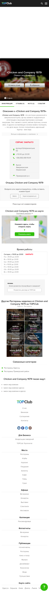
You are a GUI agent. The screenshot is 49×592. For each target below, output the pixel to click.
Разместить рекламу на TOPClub (24, 290)
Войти (15, 196)
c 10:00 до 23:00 (23, 154)
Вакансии (24, 412)
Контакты (24, 420)
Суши (24, 483)
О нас (24, 408)
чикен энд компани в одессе (14, 391)
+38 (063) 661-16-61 (23, 158)
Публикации (24, 543)
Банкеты (24, 471)
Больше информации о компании (23, 134)
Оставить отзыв (14, 85)
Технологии (24, 568)
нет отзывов (25, 81)
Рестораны (24, 78)
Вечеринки (24, 494)
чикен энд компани (10, 385)
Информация (7, 104)
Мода (24, 572)
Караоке (24, 462)
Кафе (24, 475)
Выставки (24, 502)
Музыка (25, 560)
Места (24, 450)
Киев (21, 588)
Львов (34, 588)
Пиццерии (24, 467)
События (41, 104)
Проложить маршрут (23, 213)
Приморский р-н (23, 176)
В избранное (35, 85)
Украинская (21, 170)
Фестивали (24, 510)
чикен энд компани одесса (13, 388)
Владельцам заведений (24, 439)
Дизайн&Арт (24, 564)
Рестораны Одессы (12, 368)
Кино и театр (24, 555)
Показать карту (24, 234)
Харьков (13, 588)
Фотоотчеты (24, 528)
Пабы (24, 479)
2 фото (9, 98)
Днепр (27, 588)
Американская (22, 167)
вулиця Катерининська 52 (25, 149)
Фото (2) (31, 104)
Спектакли (24, 506)
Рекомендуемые (24, 521)
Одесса (5, 588)
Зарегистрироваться (29, 196)
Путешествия (24, 576)
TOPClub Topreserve (24, 443)
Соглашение (24, 416)
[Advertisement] (24, 32)
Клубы (24, 458)
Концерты (24, 498)
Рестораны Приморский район (16, 371)
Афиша (24, 490)
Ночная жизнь (24, 547)
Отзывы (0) (20, 104)
